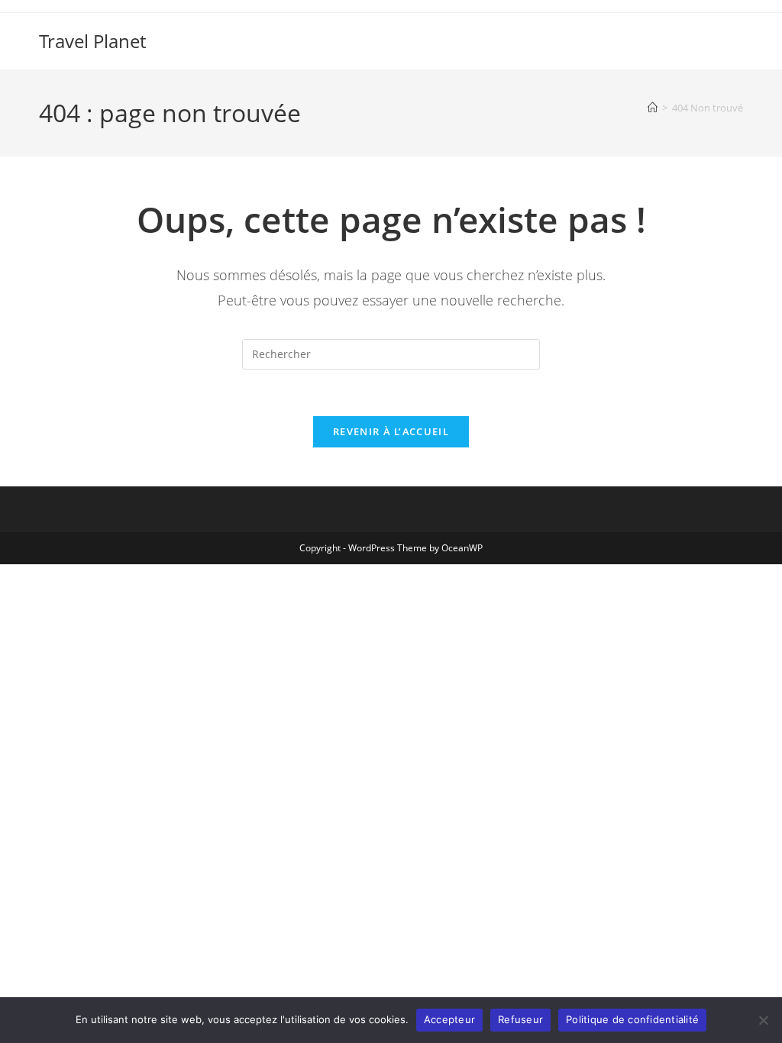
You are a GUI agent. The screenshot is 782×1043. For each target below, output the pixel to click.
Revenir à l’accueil (391, 431)
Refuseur (520, 1019)
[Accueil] (653, 108)
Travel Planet (92, 40)
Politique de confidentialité (632, 1019)
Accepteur (449, 1019)
